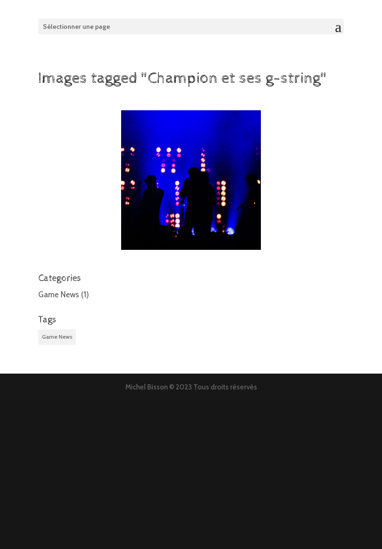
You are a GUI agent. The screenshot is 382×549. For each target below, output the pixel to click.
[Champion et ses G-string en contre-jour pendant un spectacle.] (191, 180)
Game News (58, 294)
